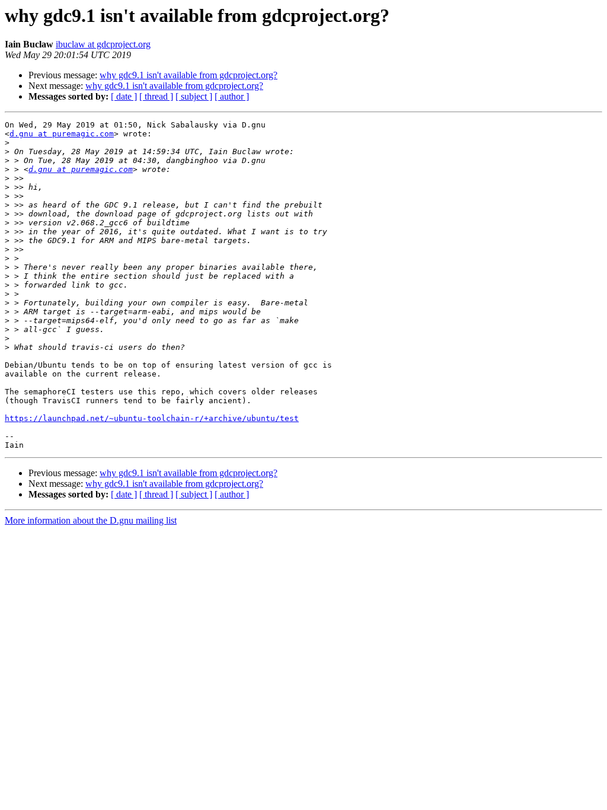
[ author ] (232, 96)
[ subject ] (193, 96)
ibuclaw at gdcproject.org (103, 44)
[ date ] (124, 96)
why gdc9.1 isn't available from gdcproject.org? (188, 75)
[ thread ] (156, 96)
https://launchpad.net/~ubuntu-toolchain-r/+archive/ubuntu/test (152, 418)
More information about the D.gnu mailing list (91, 520)
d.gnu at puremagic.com (61, 133)
